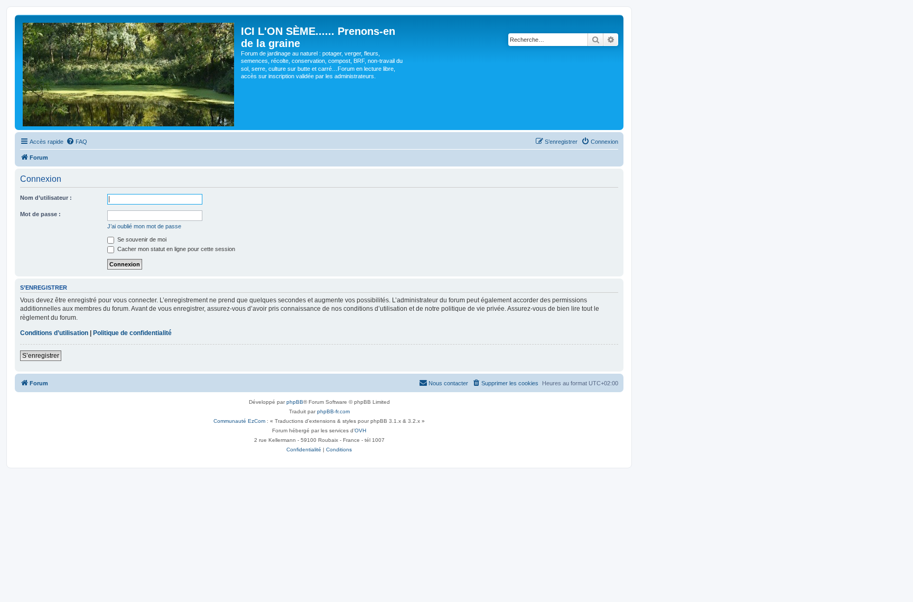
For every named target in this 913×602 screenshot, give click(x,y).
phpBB (294, 402)
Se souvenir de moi (141, 239)
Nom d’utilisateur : (46, 198)
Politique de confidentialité (132, 333)
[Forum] (129, 72)
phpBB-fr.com (333, 411)
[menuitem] (76, 141)
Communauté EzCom (239, 421)
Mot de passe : (40, 214)
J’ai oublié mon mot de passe (144, 226)
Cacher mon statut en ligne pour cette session (175, 249)
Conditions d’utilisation (54, 333)
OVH (360, 430)
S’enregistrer (40, 355)
